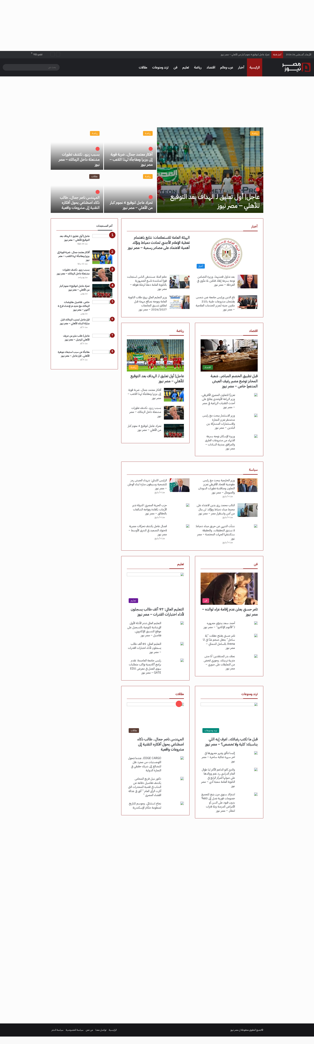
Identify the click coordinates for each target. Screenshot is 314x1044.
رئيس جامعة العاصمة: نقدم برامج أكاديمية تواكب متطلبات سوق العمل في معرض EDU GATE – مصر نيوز (145, 666)
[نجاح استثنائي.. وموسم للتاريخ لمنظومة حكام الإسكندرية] (182, 803)
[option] (157, 170)
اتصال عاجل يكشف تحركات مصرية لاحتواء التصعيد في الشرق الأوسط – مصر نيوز (147, 530)
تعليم (185, 67)
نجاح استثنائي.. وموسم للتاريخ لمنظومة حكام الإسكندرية (145, 805)
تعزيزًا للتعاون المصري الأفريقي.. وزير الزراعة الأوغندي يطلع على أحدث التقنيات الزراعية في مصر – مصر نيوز (218, 401)
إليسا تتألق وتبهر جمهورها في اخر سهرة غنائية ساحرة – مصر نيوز (218, 757)
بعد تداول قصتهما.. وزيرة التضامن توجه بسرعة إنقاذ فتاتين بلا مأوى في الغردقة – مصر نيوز (216, 281)
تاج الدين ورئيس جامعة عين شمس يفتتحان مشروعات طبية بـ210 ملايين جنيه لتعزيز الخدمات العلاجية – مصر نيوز (215, 303)
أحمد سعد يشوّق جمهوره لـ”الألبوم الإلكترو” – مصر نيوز (219, 625)
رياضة (198, 67)
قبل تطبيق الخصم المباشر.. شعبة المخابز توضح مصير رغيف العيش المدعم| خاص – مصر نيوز (234, 381)
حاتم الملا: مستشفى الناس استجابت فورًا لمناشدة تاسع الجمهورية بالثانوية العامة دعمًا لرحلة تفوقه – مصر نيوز (147, 283)
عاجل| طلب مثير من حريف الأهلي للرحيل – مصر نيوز (76, 338)
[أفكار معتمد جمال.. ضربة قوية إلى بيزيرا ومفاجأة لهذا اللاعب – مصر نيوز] (130, 148)
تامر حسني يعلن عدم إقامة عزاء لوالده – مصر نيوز (230, 611)
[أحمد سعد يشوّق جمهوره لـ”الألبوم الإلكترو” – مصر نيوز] (256, 623)
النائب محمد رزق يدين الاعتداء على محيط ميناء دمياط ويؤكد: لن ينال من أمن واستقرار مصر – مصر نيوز (216, 509)
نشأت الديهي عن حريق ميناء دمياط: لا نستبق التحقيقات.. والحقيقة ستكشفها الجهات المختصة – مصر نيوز (215, 532)
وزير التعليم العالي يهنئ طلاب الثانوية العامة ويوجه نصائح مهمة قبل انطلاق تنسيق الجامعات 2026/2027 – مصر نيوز (147, 303)
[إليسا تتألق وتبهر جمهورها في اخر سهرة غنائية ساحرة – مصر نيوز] (256, 753)
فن (175, 67)
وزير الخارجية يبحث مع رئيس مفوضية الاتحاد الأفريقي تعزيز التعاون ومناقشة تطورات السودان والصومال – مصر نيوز (216, 486)
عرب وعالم (226, 67)
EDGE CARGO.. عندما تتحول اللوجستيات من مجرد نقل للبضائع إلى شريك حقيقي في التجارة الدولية (144, 764)
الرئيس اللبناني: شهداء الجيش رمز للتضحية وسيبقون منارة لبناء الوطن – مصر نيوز (147, 484)
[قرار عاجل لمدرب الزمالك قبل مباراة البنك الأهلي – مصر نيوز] (102, 324)
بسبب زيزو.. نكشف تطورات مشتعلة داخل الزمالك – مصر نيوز (79, 159)
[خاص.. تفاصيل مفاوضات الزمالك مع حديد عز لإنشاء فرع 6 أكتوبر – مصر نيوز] (102, 307)
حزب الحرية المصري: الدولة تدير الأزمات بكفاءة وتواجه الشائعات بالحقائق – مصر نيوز (149, 509)
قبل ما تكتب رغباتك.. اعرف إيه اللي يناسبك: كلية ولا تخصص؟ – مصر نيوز (231, 741)
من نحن (89, 1030)
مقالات (143, 67)
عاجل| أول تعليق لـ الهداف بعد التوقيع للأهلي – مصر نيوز (215, 201)
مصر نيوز (234, 1030)
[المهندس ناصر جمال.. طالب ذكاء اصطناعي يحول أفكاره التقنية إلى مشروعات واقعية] (77, 191)
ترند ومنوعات (160, 67)
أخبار (241, 67)
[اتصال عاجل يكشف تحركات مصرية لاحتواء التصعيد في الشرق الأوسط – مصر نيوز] (188, 526)
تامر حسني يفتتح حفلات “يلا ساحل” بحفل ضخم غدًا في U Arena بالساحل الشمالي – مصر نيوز (219, 642)
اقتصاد (211, 67)
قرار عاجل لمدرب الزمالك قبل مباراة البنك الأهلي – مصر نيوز (75, 321)
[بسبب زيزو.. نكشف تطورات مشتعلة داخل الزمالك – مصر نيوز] (77, 148)
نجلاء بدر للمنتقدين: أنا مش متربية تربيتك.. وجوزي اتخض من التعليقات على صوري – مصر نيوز (219, 662)
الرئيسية (254, 67)
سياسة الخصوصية (74, 1030)
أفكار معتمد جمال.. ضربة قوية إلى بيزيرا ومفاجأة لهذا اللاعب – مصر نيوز (131, 159)
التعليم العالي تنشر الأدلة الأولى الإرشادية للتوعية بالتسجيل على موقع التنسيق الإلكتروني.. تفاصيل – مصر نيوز (144, 629)
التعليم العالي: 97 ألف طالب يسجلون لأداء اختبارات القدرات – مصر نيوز (157, 611)
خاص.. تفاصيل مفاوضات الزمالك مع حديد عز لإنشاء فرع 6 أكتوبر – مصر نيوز (74, 306)
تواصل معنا (100, 1030)
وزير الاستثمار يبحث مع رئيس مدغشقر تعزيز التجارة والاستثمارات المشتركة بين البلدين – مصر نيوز (218, 421)
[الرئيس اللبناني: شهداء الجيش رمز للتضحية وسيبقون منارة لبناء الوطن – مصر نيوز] (180, 485)
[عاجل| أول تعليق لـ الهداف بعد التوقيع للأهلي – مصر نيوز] (210, 170)
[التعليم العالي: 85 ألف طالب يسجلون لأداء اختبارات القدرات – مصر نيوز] (182, 644)
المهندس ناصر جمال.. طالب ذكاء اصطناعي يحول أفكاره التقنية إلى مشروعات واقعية (231, 54)
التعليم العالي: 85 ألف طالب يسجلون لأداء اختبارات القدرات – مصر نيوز (144, 648)
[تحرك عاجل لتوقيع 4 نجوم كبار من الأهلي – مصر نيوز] (130, 191)
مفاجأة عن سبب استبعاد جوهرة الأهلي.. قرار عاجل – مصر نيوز (74, 354)
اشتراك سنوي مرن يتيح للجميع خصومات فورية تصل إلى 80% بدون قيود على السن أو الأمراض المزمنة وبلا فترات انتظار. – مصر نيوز (218, 802)
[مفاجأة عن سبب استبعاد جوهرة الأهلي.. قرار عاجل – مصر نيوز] (102, 357)
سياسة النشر (57, 1030)
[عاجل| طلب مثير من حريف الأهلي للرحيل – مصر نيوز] (102, 341)
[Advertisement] (157, 25)
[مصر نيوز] (296, 67)
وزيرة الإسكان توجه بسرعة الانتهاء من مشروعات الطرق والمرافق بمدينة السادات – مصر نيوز (220, 442)
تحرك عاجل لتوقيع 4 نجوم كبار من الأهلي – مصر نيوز (131, 205)
